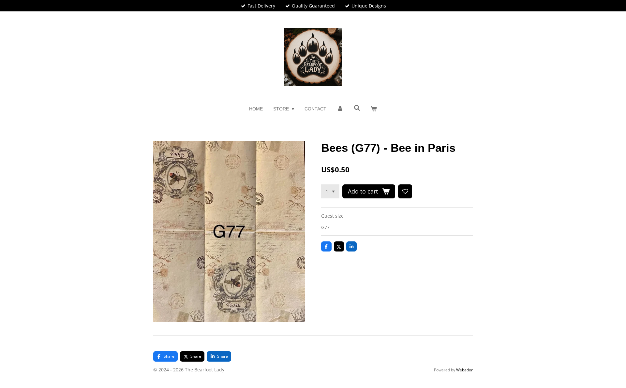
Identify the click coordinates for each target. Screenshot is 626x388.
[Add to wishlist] (405, 191)
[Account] (340, 109)
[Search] (357, 108)
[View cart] (374, 109)
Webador (464, 369)
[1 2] (330, 191)
